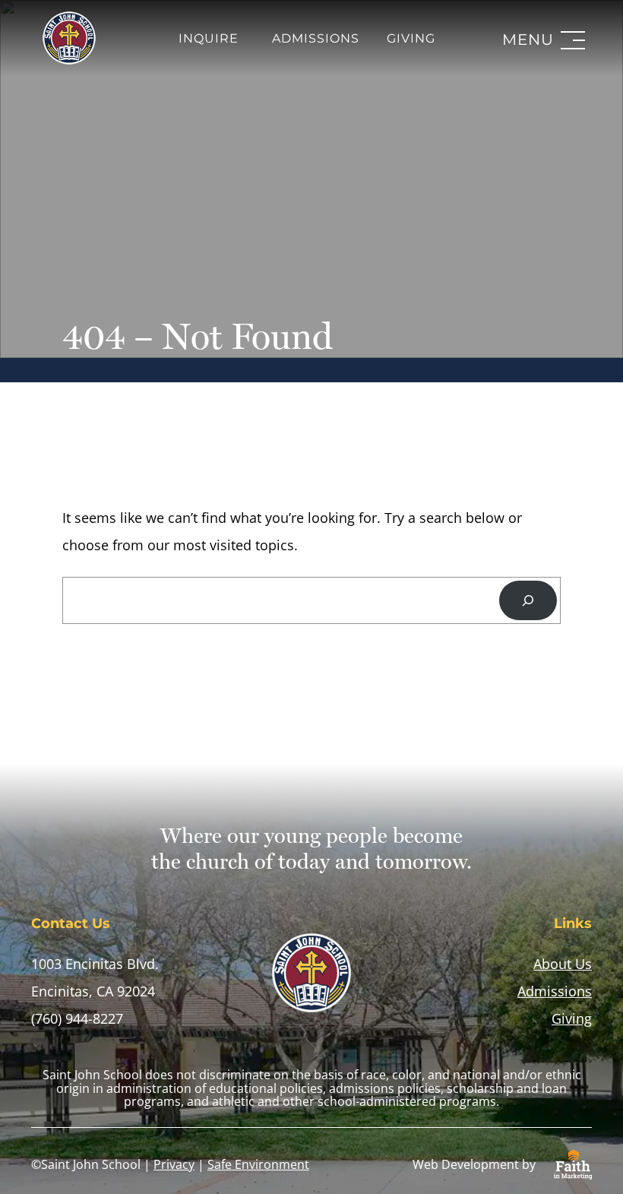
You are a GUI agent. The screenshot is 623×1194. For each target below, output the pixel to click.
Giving (411, 39)
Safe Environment (258, 1164)
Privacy (173, 1164)
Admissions (315, 39)
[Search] (528, 600)
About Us (562, 964)
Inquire (209, 39)
